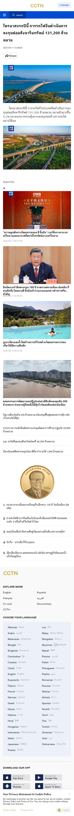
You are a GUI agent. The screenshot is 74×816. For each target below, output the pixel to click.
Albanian (16, 627)
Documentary (44, 603)
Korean (15, 749)
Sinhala (49, 697)
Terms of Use (27, 810)
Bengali (14, 644)
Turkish (49, 726)
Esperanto (18, 679)
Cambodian (16, 656)
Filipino (16, 685)
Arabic (15, 633)
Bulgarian (18, 650)
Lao (46, 627)
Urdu (47, 738)
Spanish (50, 703)
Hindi (13, 720)
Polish (48, 662)
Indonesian (22, 732)
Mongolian (52, 638)
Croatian (17, 662)
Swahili (50, 709)
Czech (14, 668)
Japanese (17, 744)
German (16, 697)
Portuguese (53, 668)
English (7, 592)
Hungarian (17, 726)
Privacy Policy (9, 810)
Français (7, 598)
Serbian (50, 691)
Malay (52, 633)
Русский (7, 603)
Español (41, 592)
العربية (40, 598)
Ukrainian (53, 732)
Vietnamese (53, 744)
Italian (15, 738)
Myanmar (54, 644)
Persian (49, 656)
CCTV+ (7, 609)
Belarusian (19, 638)
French (16, 691)
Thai (47, 720)
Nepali (48, 650)
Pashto (48, 673)
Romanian (52, 679)
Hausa (15, 709)
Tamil (48, 714)
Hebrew (15, 714)
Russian (51, 685)
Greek (16, 703)
